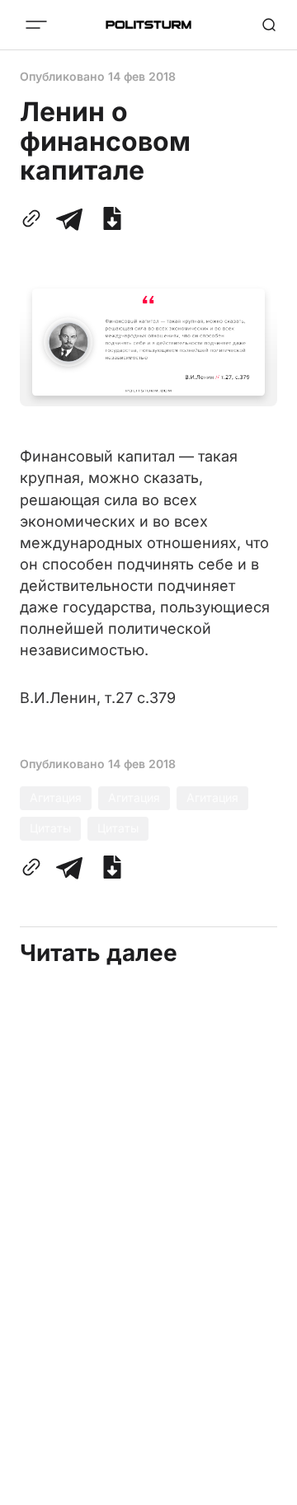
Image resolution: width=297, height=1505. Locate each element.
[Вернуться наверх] (264, 1488)
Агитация (56, 797)
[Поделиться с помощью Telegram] (69, 218)
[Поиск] (269, 24)
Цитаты (50, 828)
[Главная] (148, 25)
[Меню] (36, 24)
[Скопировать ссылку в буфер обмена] (35, 218)
